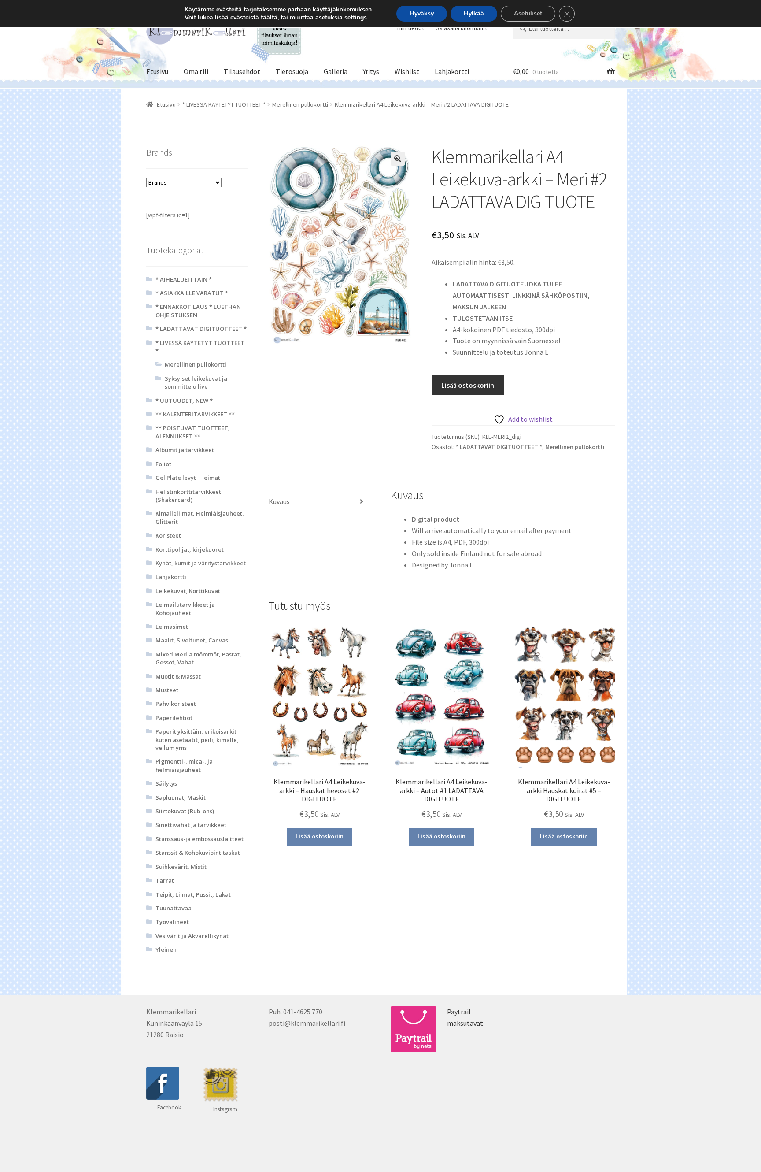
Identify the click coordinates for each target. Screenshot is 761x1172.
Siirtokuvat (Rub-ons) (184, 811)
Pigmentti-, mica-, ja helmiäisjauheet (184, 765)
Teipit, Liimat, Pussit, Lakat (193, 894)
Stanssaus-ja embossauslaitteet (199, 839)
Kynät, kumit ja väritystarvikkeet (200, 563)
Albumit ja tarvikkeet (184, 450)
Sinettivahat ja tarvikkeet (190, 825)
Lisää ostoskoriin (467, 385)
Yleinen (166, 949)
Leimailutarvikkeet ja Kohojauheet (185, 608)
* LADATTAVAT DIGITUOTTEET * (499, 447)
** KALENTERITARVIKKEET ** (195, 414)
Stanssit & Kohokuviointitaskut (197, 853)
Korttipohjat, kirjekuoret (189, 549)
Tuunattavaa (173, 908)
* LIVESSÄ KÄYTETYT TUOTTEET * (224, 104)
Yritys (371, 71)
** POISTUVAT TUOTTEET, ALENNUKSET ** (192, 432)
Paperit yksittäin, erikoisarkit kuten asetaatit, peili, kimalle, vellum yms (197, 739)
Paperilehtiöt (173, 718)
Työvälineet (172, 922)
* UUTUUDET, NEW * (184, 400)
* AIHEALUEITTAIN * (183, 279)
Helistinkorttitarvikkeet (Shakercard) (188, 496)
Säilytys (166, 783)
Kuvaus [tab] (279, 501)
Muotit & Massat (178, 676)
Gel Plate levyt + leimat (187, 478)
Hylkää (474, 13)
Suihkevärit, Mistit (181, 867)
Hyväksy (422, 13)
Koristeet (168, 535)
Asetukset (528, 13)
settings (355, 18)
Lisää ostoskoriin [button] (320, 836)
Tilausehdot (242, 71)
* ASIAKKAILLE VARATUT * (191, 293)
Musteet (166, 690)
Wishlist (407, 71)
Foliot (163, 464)
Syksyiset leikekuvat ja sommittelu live (196, 382)
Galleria (335, 71)
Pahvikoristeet (175, 704)
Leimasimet (171, 627)
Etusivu (157, 71)
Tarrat (164, 880)
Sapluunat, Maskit (180, 797)
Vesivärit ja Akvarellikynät (192, 936)
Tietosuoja (292, 71)
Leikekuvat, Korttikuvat (187, 591)
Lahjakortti (452, 71)
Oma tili (196, 71)
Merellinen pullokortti (300, 104)
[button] (398, 159)
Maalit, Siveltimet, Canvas (191, 640)
